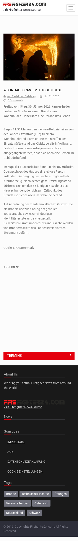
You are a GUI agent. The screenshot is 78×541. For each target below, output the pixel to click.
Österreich (41, 503)
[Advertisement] (39, 308)
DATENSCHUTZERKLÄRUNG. (26, 461)
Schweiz (34, 513)
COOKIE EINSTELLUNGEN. (25, 471)
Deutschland (14, 513)
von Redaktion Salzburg (21, 96)
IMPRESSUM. (16, 442)
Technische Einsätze (35, 494)
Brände (11, 494)
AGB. (10, 451)
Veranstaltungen (17, 503)
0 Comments (15, 100)
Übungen (61, 494)
